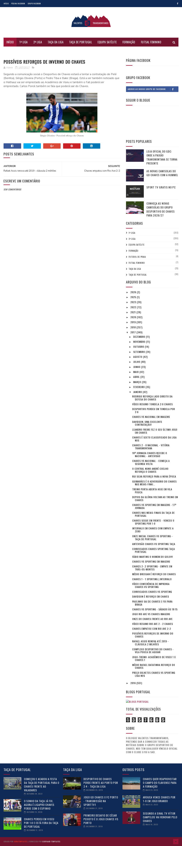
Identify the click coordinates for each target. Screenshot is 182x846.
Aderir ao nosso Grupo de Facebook (147, 89)
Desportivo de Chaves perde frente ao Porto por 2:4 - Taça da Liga (101, 782)
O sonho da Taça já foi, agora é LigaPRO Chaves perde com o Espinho (39, 804)
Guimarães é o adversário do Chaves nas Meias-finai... (154, 482)
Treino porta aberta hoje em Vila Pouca (152, 490)
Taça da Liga (55, 42)
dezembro (139, 336)
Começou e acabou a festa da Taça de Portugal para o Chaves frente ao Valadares (41, 784)
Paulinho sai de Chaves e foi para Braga (152, 603)
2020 (133, 317)
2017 (133, 332)
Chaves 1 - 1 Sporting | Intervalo (152, 579)
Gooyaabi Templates (51, 841)
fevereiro (139, 387)
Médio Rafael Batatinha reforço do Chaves (153, 666)
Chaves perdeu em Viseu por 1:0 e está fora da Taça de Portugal (41, 822)
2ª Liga (37, 42)
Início (6, 3)
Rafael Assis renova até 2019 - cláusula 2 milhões (150, 642)
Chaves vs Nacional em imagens (151, 417)
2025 (133, 297)
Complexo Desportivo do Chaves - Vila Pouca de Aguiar (153, 650)
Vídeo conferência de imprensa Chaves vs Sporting (151, 585)
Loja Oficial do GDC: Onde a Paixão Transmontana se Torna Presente (161, 157)
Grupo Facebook (34, 3)
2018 (133, 327)
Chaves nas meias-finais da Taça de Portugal (153, 514)
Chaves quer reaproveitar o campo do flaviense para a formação (160, 782)
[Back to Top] (175, 841)
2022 (133, 307)
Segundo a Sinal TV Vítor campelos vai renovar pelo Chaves (160, 817)
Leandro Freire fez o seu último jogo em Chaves (154, 431)
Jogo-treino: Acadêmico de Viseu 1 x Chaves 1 (154, 658)
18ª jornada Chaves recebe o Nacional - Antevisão (149, 454)
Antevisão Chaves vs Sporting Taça (153, 544)
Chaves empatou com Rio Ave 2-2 (151, 628)
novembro (139, 341)
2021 (133, 312)
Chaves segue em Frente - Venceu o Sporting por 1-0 (153, 522)
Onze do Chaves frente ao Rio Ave (152, 619)
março (137, 382)
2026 (133, 292)
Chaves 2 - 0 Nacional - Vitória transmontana (151, 446)
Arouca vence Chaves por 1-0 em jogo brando (159, 799)
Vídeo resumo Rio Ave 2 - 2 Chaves (152, 624)
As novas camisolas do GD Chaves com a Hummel (162, 173)
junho (137, 367)
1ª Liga (23, 42)
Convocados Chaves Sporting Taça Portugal (153, 550)
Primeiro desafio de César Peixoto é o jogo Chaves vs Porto (101, 819)
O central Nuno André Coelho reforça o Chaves (150, 470)
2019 (133, 322)
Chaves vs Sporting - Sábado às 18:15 (155, 609)
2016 (133, 683)
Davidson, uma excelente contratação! (147, 423)
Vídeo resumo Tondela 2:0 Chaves (152, 404)
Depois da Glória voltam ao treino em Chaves (155, 498)
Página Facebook (18, 3)
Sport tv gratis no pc (161, 187)
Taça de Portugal (80, 42)
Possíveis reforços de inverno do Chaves (152, 634)
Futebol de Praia (17, 51)
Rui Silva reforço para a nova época (154, 476)
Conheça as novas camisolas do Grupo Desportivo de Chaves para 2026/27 (160, 209)
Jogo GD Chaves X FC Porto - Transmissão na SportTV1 (101, 801)
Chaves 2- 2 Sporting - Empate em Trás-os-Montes (152, 567)
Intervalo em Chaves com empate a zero (153, 529)
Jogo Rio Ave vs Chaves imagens (151, 614)
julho (137, 362)
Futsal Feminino (151, 42)
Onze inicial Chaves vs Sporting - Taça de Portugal (152, 537)
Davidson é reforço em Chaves (150, 596)
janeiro (138, 392)
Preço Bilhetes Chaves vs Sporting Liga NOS (153, 674)
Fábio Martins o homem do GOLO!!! (152, 556)
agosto (138, 357)
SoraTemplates (20, 841)
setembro (139, 352)
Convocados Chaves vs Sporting (152, 591)
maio (136, 372)
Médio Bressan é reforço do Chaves (154, 574)
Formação (128, 42)
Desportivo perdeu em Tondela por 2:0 (153, 410)
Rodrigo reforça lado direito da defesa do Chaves (152, 397)
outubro (139, 346)
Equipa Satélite (107, 42)
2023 (133, 302)
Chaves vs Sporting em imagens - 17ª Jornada (154, 506)
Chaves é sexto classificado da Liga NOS (154, 438)
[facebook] (178, 3)
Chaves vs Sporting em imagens (151, 561)
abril (136, 377)
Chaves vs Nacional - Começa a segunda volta (151, 462)
